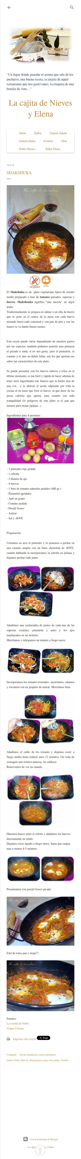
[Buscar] (71, 6)
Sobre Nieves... (28, 149)
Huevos (24, 1060)
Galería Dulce (27, 141)
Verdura (65, 1060)
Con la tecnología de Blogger (44, 1139)
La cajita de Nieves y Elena (40, 108)
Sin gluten (54, 1060)
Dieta (17, 1060)
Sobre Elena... (53, 149)
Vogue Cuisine (15, 1028)
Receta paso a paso (39, 1060)
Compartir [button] (12, 1054)
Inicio (22, 133)
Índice (38, 133)
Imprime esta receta (24, 1039)
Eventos (48, 141)
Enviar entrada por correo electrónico (38, 1054)
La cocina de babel (18, 1023)
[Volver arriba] (40, 1151)
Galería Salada (58, 133)
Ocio (64, 141)
